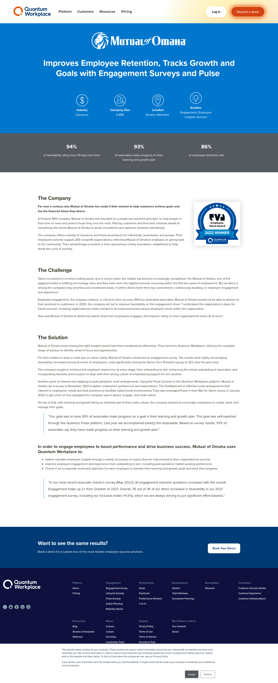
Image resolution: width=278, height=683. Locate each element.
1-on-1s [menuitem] (142, 603)
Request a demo (248, 12)
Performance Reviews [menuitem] (150, 598)
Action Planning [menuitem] (114, 603)
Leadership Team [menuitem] (115, 642)
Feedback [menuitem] (144, 593)
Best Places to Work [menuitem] (184, 621)
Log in (216, 12)
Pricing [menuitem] (76, 593)
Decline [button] (208, 674)
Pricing (126, 11)
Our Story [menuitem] (111, 636)
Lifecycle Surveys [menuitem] (115, 593)
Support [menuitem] (143, 621)
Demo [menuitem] (76, 588)
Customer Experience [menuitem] (249, 593)
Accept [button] (191, 674)
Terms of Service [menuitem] (147, 636)
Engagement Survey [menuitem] (116, 588)
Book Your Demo (224, 548)
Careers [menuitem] (110, 626)
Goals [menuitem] (142, 588)
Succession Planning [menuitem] (183, 598)
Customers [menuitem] (244, 583)
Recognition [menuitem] (212, 583)
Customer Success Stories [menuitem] (252, 588)
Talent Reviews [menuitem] (180, 593)
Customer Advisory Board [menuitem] (252, 598)
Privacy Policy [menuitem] (146, 626)
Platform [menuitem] (77, 583)
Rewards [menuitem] (210, 588)
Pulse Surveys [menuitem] (113, 598)
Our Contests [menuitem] (179, 626)
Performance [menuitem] (146, 583)
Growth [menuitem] (176, 588)
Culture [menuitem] (110, 631)
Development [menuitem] (180, 583)
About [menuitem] (109, 621)
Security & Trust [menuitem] (147, 642)
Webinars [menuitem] (78, 636)
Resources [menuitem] (79, 621)
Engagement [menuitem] (113, 583)
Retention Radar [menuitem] (114, 609)
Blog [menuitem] (75, 626)
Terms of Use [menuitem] (146, 631)
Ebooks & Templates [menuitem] (83, 631)
